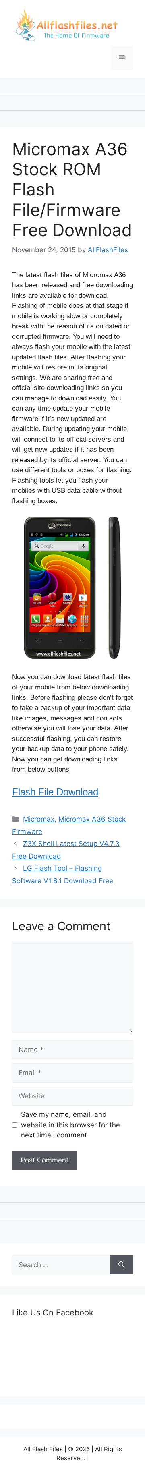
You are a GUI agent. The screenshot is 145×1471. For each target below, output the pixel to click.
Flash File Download (55, 791)
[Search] (121, 1265)
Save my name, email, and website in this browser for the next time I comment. (70, 1124)
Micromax (38, 819)
